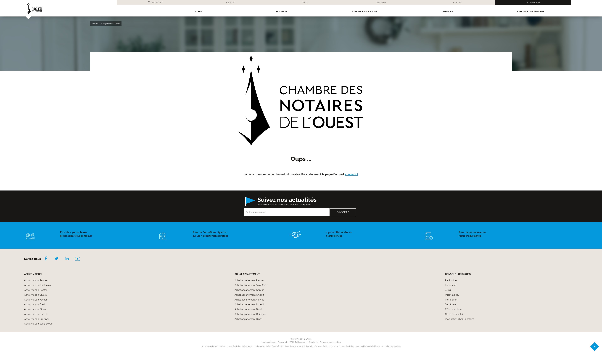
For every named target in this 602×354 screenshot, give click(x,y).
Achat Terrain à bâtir (275, 346)
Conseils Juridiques (364, 11)
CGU (292, 342)
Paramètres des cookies (330, 342)
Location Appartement (295, 346)
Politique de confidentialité (306, 342)
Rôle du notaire (453, 309)
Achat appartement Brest (248, 309)
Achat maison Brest (34, 304)
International (452, 294)
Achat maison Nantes (35, 290)
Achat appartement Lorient (249, 304)
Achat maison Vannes (35, 299)
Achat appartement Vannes (249, 299)
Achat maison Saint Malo (37, 285)
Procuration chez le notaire (459, 319)
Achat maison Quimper (36, 319)
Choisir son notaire (455, 314)
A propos (457, 2)
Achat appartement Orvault (249, 294)
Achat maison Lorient (35, 314)
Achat (198, 11)
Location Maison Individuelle (367, 346)
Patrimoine (451, 280)
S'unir (448, 290)
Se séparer (451, 304)
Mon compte (535, 2)
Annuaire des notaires (530, 11)
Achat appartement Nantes (249, 290)
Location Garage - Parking (317, 346)
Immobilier (451, 299)
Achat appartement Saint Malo (251, 285)
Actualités (381, 2)
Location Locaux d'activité (342, 346)
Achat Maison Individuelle (253, 346)
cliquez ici (351, 174)
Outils (306, 2)
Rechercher (156, 2)
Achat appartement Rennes (249, 280)
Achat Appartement (210, 346)
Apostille (230, 2)
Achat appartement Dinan (248, 319)
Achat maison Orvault (35, 294)
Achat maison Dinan (35, 309)
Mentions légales (268, 342)
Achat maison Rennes (36, 280)
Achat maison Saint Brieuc (38, 323)
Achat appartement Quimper (250, 314)
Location (281, 11)
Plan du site (283, 342)
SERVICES (448, 11)
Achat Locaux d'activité (230, 346)
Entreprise (450, 285)
